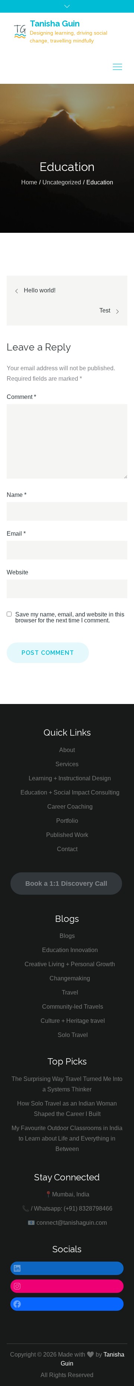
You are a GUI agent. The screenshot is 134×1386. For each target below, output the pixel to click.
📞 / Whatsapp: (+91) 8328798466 (67, 1208)
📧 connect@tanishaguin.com (67, 1223)
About (67, 750)
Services (67, 764)
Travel (70, 992)
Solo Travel (73, 1035)
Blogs (67, 936)
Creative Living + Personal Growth (70, 964)
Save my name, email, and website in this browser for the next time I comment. (69, 618)
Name (16, 495)
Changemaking (70, 978)
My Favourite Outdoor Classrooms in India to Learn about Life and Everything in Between (67, 1138)
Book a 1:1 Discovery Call (66, 883)
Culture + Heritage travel (73, 1021)
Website (17, 572)
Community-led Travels (72, 1006)
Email (16, 533)
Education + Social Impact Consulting (69, 792)
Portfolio (67, 821)
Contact (67, 849)
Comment (21, 397)
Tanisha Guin (55, 23)
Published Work (67, 835)
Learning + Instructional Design (70, 778)
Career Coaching (70, 806)
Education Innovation (70, 950)
